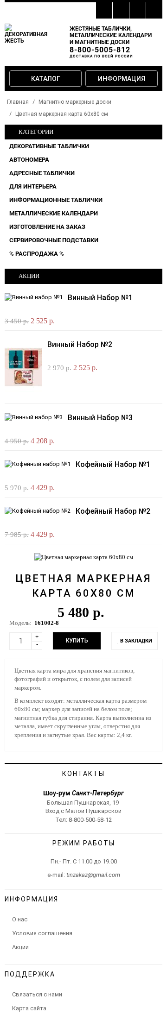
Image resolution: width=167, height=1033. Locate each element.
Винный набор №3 (100, 417)
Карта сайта (29, 1008)
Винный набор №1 (100, 297)
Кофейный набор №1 (113, 464)
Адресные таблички (42, 173)
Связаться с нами (37, 994)
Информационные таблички (56, 199)
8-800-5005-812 (100, 49)
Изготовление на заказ (47, 226)
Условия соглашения (42, 933)
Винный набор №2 (79, 344)
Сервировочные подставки (53, 240)
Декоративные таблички (49, 146)
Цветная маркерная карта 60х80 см (61, 114)
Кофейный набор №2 (113, 511)
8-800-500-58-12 (90, 819)
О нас (19, 919)
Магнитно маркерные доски (75, 102)
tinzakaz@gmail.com (93, 874)
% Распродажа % (36, 253)
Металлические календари (53, 213)
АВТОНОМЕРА (29, 159)
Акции (20, 947)
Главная (18, 102)
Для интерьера (33, 186)
